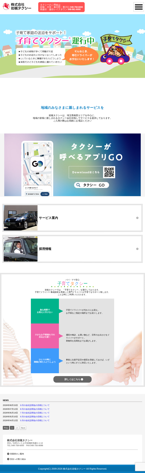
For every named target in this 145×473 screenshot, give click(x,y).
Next (23, 428)
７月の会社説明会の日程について (35, 413)
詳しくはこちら (72, 379)
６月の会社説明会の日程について (35, 416)
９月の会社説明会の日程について (35, 405)
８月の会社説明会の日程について (35, 409)
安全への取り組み (18, 459)
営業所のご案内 (17, 454)
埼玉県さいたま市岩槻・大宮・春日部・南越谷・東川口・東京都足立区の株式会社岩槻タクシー (18, 6)
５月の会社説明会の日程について (35, 420)
